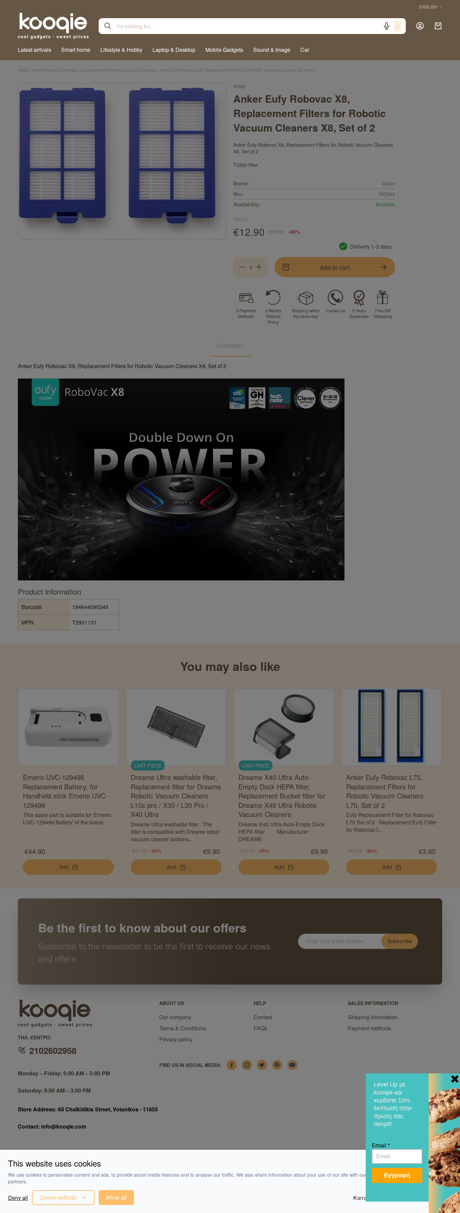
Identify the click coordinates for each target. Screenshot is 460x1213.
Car (304, 49)
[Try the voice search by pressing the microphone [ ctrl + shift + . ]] (387, 26)
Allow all (116, 1197)
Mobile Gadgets (224, 49)
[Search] (108, 26)
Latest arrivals (34, 49)
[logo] (53, 26)
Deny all (18, 1198)
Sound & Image (271, 49)
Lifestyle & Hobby (121, 49)
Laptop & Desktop (174, 49)
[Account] (420, 26)
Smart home (75, 49)
